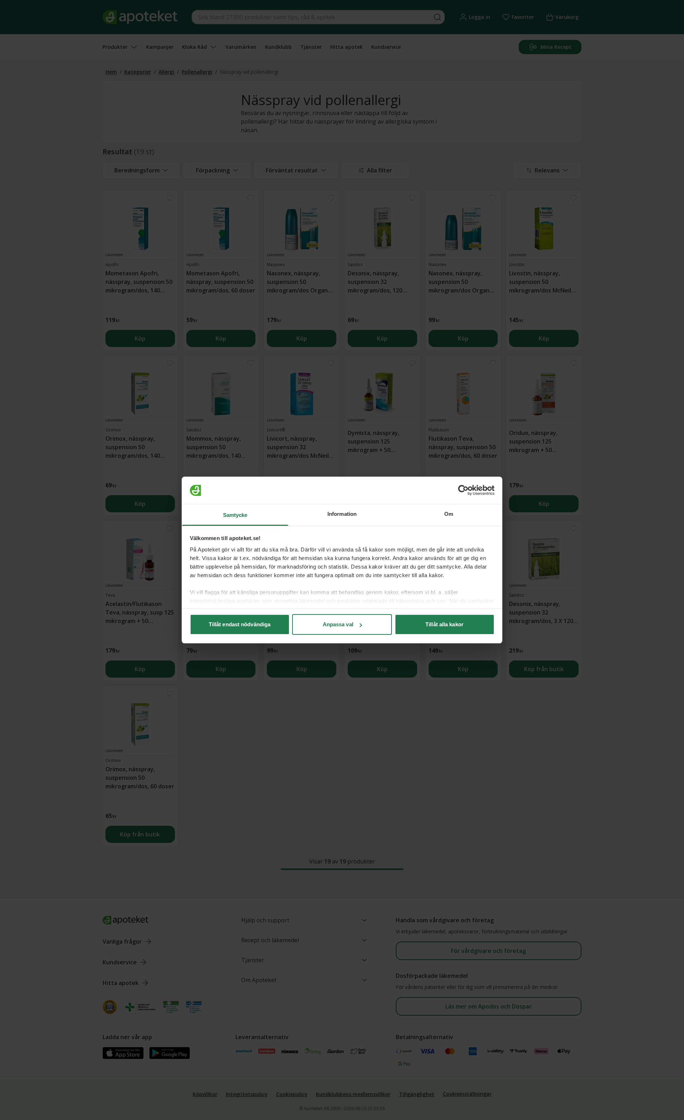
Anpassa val (338, 624)
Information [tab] (342, 514)
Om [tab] (448, 514)
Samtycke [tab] (235, 515)
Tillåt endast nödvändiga (239, 624)
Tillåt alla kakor (444, 624)
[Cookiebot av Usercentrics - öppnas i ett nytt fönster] (463, 490)
